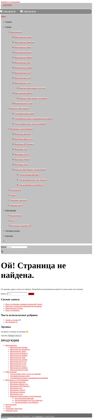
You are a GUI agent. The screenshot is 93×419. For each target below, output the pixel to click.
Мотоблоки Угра (21, 164)
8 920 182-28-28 (30, 11)
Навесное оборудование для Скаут (32, 88)
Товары (8, 27)
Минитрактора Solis (22, 63)
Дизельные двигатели (18, 200)
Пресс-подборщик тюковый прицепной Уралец (23, 304)
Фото (12, 221)
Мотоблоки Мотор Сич (24, 139)
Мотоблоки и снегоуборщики (21, 129)
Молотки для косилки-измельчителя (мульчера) (23, 306)
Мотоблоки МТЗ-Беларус (24, 144)
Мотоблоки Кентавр (22, 134)
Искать (3, 247)
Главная (8, 22)
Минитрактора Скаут (23, 83)
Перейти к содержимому (10, 2)
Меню (3, 16)
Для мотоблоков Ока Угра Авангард (33, 180)
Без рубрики (10, 322)
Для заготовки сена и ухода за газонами (30, 124)
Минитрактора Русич (23, 73)
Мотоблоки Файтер (22, 159)
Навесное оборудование (19, 108)
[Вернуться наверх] (1, 414)
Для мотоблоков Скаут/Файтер (31, 185)
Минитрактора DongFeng (24, 42)
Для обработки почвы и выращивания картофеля (34, 119)
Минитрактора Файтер (23, 93)
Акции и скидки (11, 320)
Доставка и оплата (12, 231)
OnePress (38, 416)
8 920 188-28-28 (9, 11)
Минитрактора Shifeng (23, 57)
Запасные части (16, 205)
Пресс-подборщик (12, 310)
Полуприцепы (15, 190)
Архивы (4, 336)
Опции (12, 195)
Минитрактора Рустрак (24, 103)
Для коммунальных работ (24, 114)
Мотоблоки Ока (21, 149)
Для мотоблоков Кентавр (28, 175)
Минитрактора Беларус (24, 52)
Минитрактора (15, 32)
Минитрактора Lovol (23, 78)
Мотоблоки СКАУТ (22, 154)
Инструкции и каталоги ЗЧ (20, 226)
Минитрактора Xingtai (23, 68)
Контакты (9, 236)
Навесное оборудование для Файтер (33, 98)
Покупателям (10, 210)
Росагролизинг (16, 215)
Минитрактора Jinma (23, 47)
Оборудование (11, 372)
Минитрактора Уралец (23, 37)
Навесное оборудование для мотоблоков (30, 170)
